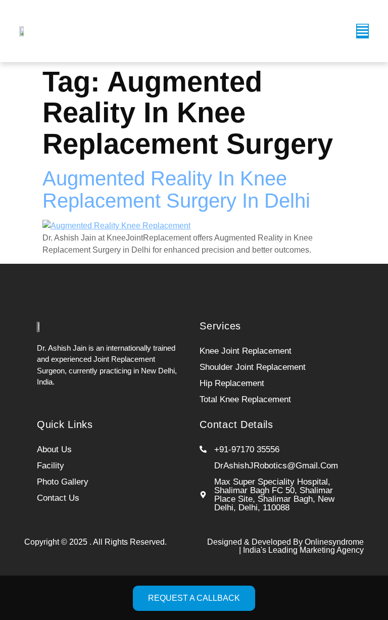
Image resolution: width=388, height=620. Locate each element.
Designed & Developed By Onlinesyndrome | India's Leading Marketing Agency (285, 546)
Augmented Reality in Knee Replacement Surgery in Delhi (176, 189)
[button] (362, 31)
